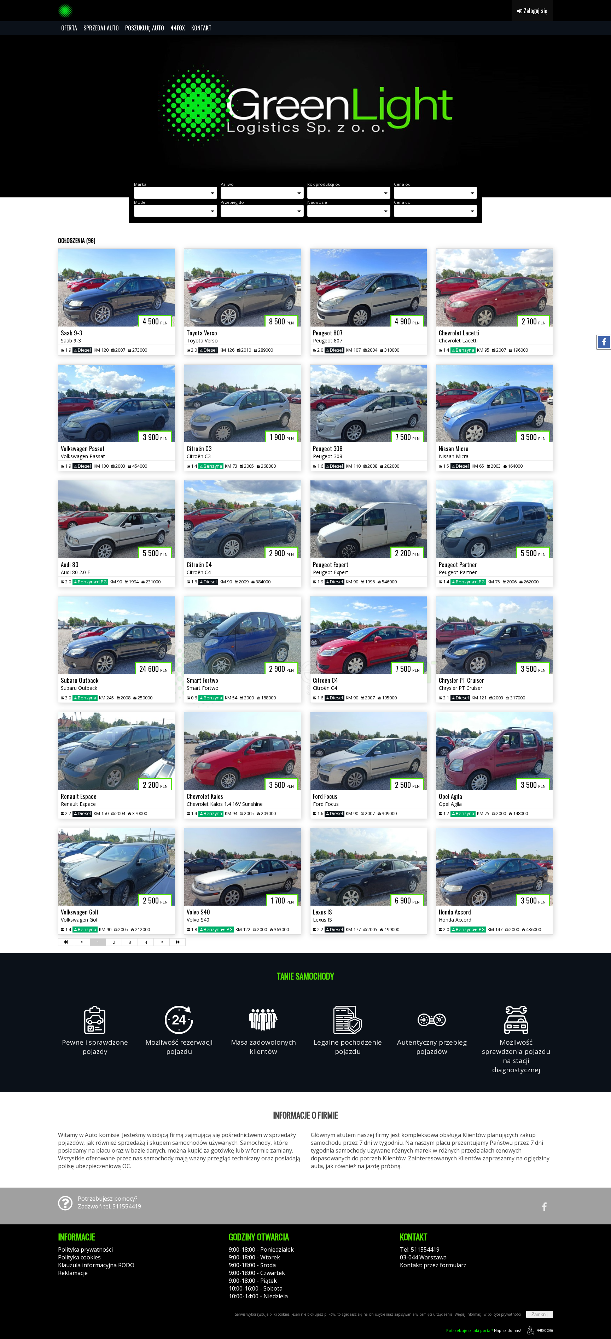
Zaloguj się (534, 10)
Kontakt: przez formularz (433, 1265)
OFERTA (69, 28)
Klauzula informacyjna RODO (96, 1265)
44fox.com (545, 1330)
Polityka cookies (79, 1257)
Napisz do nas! (483, 1330)
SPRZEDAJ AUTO (101, 28)
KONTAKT (201, 28)
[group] (305, 105)
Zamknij (539, 1314)
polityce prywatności (504, 1314)
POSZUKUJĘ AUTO (144, 28)
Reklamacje (73, 1273)
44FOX (177, 28)
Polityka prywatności (85, 1249)
